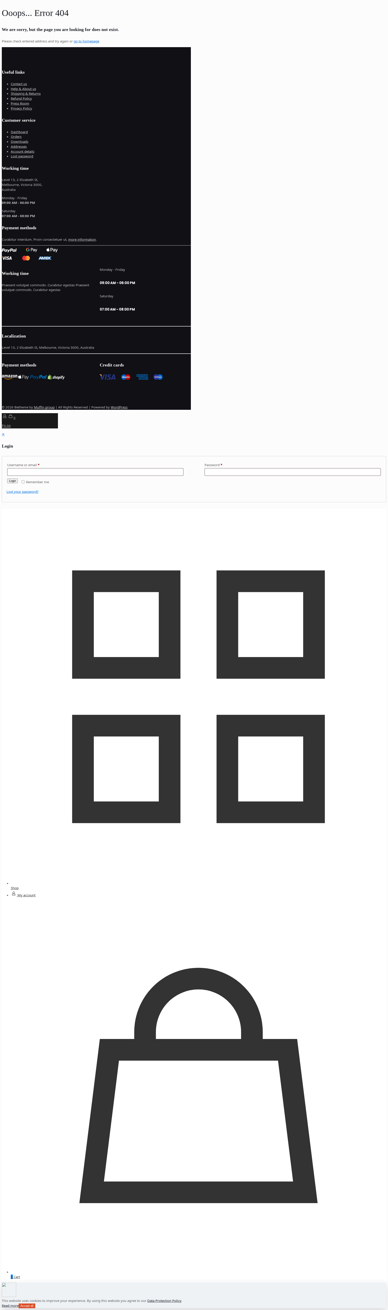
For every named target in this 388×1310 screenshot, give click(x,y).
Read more (10, 1305)
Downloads (19, 141)
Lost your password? (23, 491)
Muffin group (44, 407)
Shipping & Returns (26, 93)
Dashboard (19, 132)
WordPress (119, 407)
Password (213, 465)
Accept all (26, 1306)
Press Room (20, 103)
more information (82, 239)
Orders (16, 136)
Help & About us (23, 88)
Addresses (19, 146)
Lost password (22, 156)
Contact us (19, 84)
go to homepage (86, 41)
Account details (22, 151)
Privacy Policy (21, 108)
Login (12, 481)
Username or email (23, 465)
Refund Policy (21, 98)
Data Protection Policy (164, 1300)
